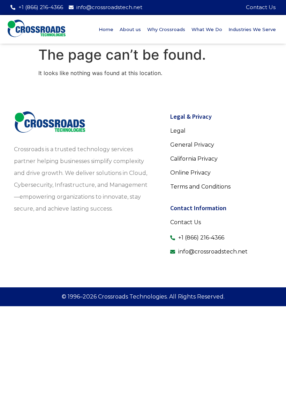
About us (130, 29)
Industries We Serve (252, 29)
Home (106, 29)
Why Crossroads (166, 29)
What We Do (206, 29)
